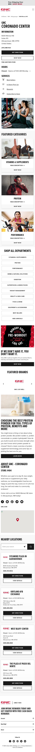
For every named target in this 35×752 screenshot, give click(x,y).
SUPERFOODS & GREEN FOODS (17, 285)
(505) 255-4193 (8, 608)
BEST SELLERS (17, 313)
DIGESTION (17, 279)
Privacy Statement (26, 746)
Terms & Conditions (18, 747)
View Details (17, 580)
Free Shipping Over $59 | (15, 3)
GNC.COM (4, 506)
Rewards (10, 89)
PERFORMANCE (17, 268)
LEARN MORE (17, 456)
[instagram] (7, 501)
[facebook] (2, 501)
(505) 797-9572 (8, 571)
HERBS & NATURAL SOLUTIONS (17, 274)
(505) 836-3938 (8, 643)
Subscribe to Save (13, 94)
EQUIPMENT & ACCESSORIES (17, 307)
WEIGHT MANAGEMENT (17, 291)
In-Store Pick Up (13, 85)
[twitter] (16, 501)
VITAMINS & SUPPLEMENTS (17, 257)
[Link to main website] (5, 10)
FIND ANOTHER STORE (8, 62)
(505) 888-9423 (6, 48)
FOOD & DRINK (17, 302)
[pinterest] (12, 501)
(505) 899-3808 (8, 678)
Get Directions (12, 51)
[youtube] (21, 501)
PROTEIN (17, 263)
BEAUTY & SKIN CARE (17, 296)
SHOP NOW (17, 58)
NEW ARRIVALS (17, 318)
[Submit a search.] (30, 547)
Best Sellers (11, 80)
